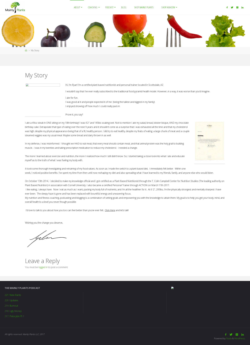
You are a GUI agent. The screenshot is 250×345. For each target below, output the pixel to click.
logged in (43, 267)
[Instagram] (237, 7)
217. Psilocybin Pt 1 (14, 316)
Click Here (110, 210)
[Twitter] (232, 7)
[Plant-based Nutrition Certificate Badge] (172, 287)
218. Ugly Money (13, 311)
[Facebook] (227, 7)
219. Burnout (11, 305)
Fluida (229, 338)
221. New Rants (13, 295)
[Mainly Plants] (15, 7)
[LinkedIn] (242, 7)
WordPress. (239, 338)
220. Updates (11, 300)
